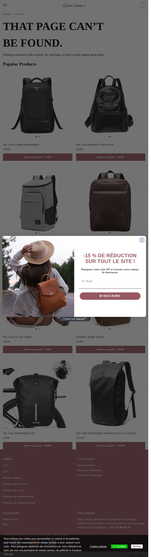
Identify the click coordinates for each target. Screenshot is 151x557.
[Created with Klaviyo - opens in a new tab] (74, 319)
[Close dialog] (142, 240)
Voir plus (8, 554)
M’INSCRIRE (110, 296)
